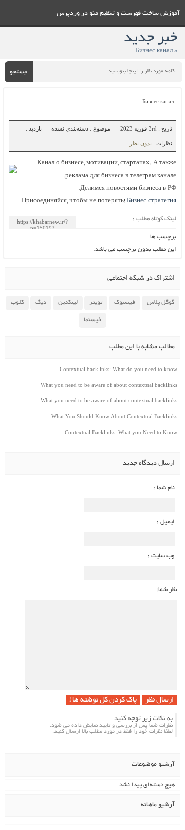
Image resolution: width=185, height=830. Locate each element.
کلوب (17, 302)
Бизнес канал (158, 102)
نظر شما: (166, 589)
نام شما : (164, 488)
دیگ (40, 302)
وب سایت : (161, 555)
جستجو (19, 72)
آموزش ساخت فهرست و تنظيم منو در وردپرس (118, 13)
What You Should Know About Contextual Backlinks (114, 416)
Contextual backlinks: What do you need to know (118, 369)
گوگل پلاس (160, 302)
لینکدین (68, 302)
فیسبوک (124, 302)
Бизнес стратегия (151, 201)
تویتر (95, 302)
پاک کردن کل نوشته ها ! (103, 700)
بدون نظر (141, 143)
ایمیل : (166, 522)
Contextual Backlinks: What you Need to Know (121, 432)
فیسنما (92, 320)
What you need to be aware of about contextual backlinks (109, 385)
